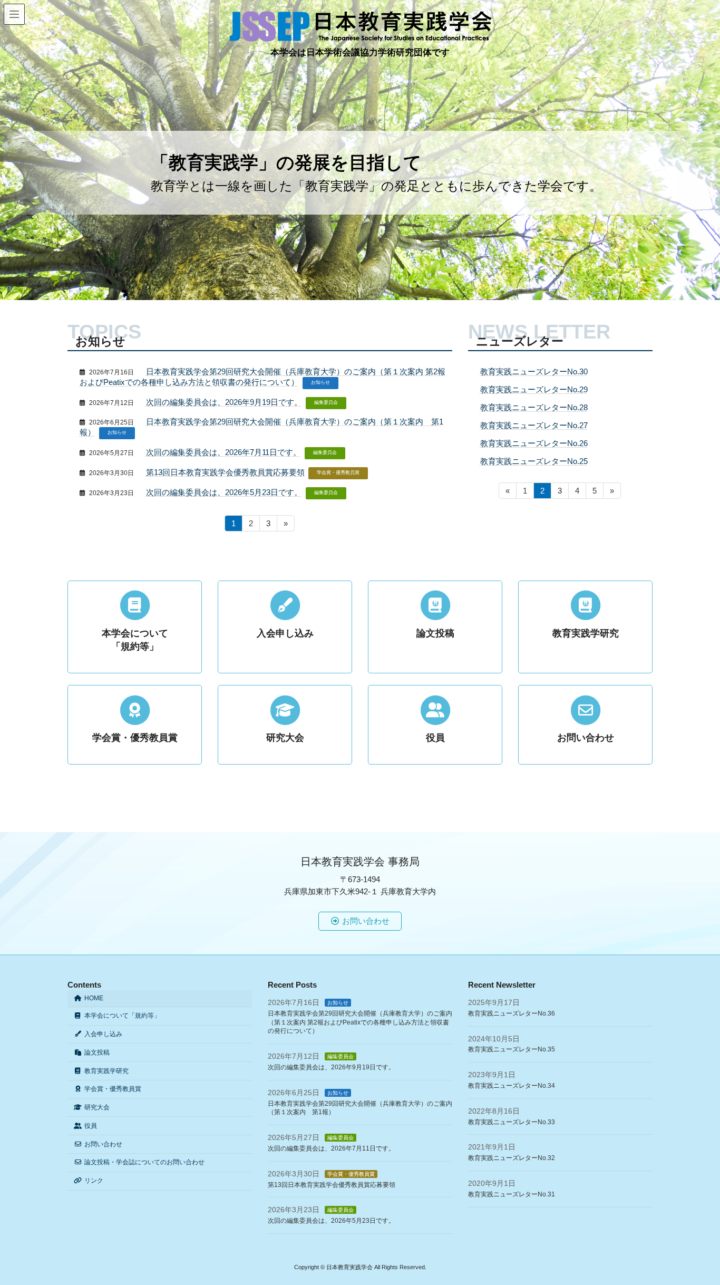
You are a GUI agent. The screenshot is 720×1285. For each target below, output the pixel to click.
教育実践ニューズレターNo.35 (511, 1049)
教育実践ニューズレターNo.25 (534, 461)
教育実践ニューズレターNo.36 (511, 1013)
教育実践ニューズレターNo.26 (534, 443)
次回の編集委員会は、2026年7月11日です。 (223, 452)
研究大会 (97, 1107)
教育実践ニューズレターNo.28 (534, 407)
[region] (360, 150)
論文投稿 (97, 1052)
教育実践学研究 (106, 1071)
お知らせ (320, 382)
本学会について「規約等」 (122, 1015)
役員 (90, 1125)
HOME (93, 998)
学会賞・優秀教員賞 (338, 472)
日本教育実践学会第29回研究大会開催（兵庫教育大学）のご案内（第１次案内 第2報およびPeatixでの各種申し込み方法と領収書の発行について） (360, 1022)
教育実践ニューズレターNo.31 (511, 1194)
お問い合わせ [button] (366, 920)
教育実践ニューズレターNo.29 (534, 389)
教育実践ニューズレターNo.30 (534, 371)
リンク (93, 1180)
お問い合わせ (103, 1144)
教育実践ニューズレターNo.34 (511, 1085)
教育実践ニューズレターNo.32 (511, 1158)
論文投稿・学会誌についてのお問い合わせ (144, 1162)
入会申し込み (103, 1034)
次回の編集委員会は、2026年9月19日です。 (224, 402)
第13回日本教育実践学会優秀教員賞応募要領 (225, 472)
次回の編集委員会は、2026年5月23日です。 (224, 492)
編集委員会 (326, 402)
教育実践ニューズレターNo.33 (511, 1122)
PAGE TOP (693, 1236)
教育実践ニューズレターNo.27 (534, 425)
